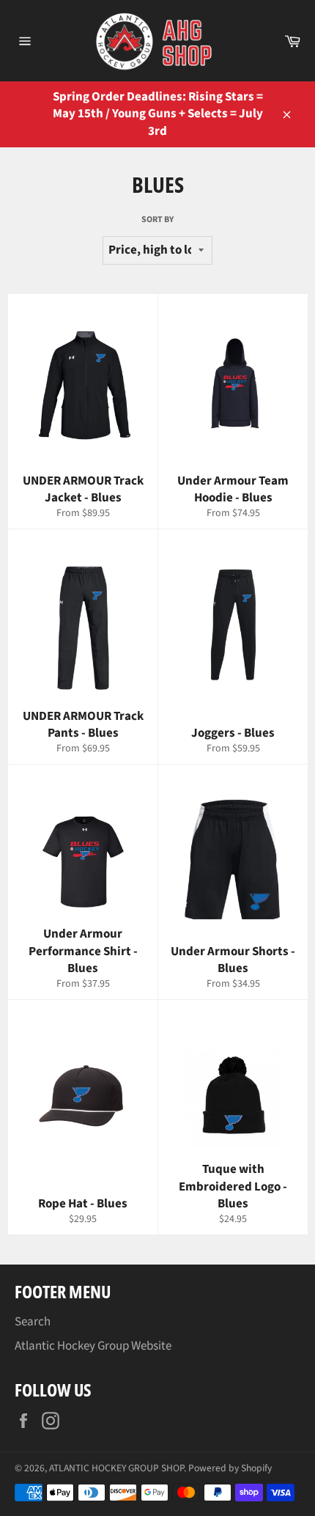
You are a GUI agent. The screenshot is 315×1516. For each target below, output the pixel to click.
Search (33, 1322)
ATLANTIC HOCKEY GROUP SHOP (116, 1468)
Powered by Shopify (230, 1468)
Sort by (157, 220)
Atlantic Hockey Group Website (93, 1346)
